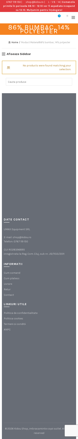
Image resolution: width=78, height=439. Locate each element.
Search (68, 82)
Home (15, 42)
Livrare (8, 284)
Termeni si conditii (15, 324)
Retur (7, 289)
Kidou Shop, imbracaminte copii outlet (37, 428)
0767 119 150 (13, 2)
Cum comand (12, 272)
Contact (9, 295)
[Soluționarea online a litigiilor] (23, 393)
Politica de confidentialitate (20, 313)
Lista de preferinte (59, 16)
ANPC (7, 329)
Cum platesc (12, 278)
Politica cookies (13, 318)
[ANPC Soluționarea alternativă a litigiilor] (23, 355)
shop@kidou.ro (35, 2)
